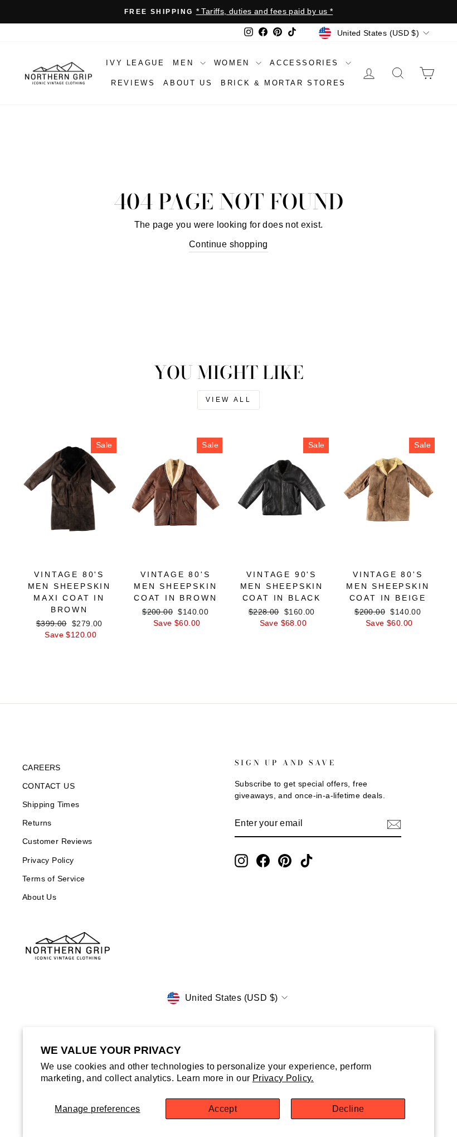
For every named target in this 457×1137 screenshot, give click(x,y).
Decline (348, 1109)
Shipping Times (51, 804)
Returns (37, 823)
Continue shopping (228, 244)
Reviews (133, 83)
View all (229, 400)
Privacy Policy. (283, 1078)
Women (234, 63)
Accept (222, 1109)
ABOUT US (187, 83)
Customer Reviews (57, 841)
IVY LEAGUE (135, 63)
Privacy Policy (48, 860)
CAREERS (41, 768)
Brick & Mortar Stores (283, 83)
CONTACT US (48, 786)
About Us (39, 897)
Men (185, 63)
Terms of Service (53, 879)
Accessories (306, 63)
